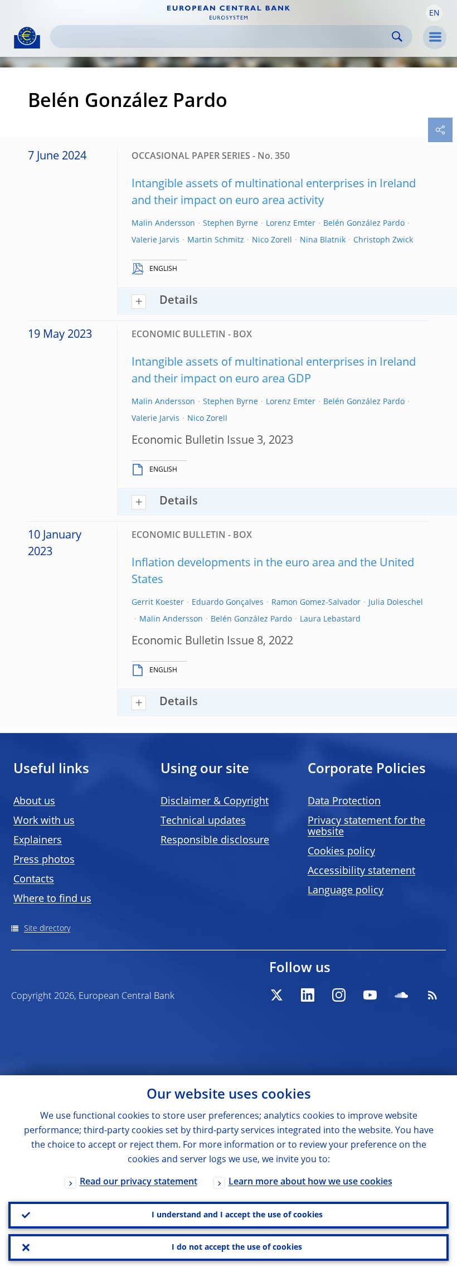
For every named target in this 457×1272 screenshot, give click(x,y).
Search (397, 36)
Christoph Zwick (383, 240)
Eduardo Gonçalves (228, 602)
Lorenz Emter (290, 223)
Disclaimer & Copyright (215, 802)
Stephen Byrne (230, 223)
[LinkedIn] (307, 995)
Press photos (44, 860)
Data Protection (344, 802)
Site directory (47, 929)
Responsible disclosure (215, 841)
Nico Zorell (272, 240)
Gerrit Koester (158, 602)
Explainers (37, 841)
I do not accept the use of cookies (237, 1247)
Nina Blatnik (323, 240)
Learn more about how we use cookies (310, 1182)
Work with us (44, 821)
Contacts (33, 880)
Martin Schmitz (215, 240)
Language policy (345, 891)
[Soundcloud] (401, 995)
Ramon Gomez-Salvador (316, 602)
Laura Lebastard (330, 619)
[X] (276, 995)
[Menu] (434, 37)
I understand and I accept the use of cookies (237, 1215)
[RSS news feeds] (432, 995)
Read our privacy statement (138, 1182)
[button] (434, 12)
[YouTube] (370, 995)
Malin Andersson (163, 223)
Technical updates (203, 821)
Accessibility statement (361, 871)
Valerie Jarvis (155, 240)
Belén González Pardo (364, 223)
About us (34, 802)
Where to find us (52, 899)
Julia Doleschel (395, 602)
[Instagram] (338, 995)
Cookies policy (341, 852)
